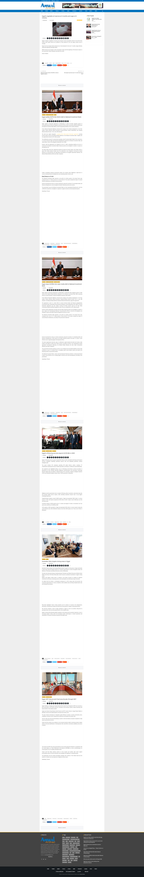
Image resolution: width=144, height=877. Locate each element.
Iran (70, 852)
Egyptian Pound (72, 845)
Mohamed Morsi (65, 854)
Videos (95, 868)
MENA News (77, 852)
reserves (68, 63)
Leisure (85, 868)
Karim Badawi (62, 658)
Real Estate (72, 858)
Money (55, 114)
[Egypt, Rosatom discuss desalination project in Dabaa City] (88, 31)
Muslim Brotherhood (66, 856)
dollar (67, 841)
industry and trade (58, 63)
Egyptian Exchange (66, 845)
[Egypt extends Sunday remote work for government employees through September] (88, 25)
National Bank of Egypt (73, 856)
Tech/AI (63, 868)
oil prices (64, 858)
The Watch (80, 868)
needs (62, 63)
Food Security (54, 818)
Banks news (68, 837)
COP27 (80, 871)
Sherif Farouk (75, 818)
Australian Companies (48, 658)
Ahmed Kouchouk (47, 243)
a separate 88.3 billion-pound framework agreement (67, 134)
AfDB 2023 (86, 871)
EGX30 (78, 841)
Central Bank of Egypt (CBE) (75, 839)
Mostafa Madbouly (74, 243)
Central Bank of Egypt (66, 839)
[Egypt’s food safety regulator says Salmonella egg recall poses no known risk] (88, 19)
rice (70, 63)
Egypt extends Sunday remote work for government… (96, 25)
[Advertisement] (36, 29)
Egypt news (78, 845)
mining (79, 658)
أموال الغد (57, 0)
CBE (77, 837)
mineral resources (74, 658)
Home (48, 868)
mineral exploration (68, 658)
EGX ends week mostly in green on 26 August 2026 (93, 859)
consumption (46, 63)
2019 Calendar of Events (70, 871)
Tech (71, 860)
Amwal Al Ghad (82, 874)
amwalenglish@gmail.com (49, 854)
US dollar (69, 862)
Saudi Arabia (64, 860)
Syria (68, 860)
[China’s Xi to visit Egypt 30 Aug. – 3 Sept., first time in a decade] (88, 37)
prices (68, 858)
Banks (64, 837)
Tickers (53, 868)
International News (65, 852)
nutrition (71, 818)
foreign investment (57, 658)
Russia (76, 858)
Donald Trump (71, 841)
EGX (75, 841)
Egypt (53, 63)
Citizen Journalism (59, 871)
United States (65, 862)
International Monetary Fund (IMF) (75, 850)
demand (50, 63)
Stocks (69, 868)
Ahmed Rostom (53, 243)
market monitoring (66, 818)
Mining (47, 559)
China (63, 841)
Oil (79, 856)
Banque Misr (73, 837)
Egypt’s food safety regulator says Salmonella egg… (97, 19)
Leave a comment (62, 85)
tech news (75, 860)
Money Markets (71, 854)
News (74, 868)
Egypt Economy (49, 818)
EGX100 (67, 843)
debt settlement (58, 243)
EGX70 (64, 843)
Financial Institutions (49, 114)
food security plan (60, 818)
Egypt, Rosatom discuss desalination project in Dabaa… (96, 31)
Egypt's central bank (76, 843)
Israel (73, 852)
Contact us (53, 0)
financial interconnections (67, 243)
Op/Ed (91, 868)
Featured (43, 114)
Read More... (50, 856)
